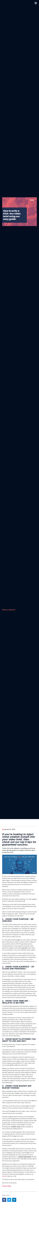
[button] (4, 1200)
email (4, 1176)
